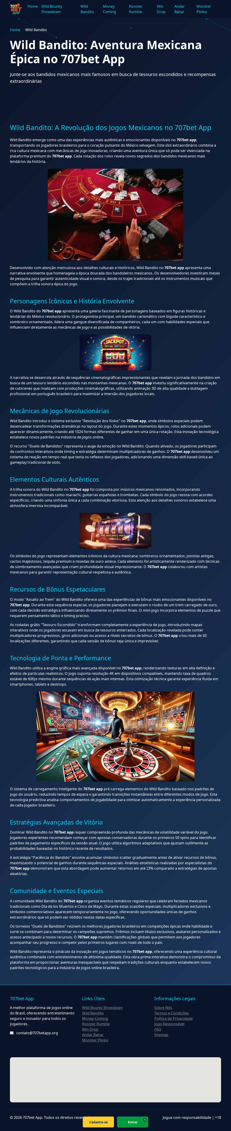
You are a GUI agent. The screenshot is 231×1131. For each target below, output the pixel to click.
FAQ (157, 1029)
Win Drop (161, 9)
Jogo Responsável (169, 1023)
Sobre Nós (163, 1007)
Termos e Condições (171, 1013)
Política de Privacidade (173, 1018)
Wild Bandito (87, 9)
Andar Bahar (179, 9)
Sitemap (161, 1034)
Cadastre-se (98, 1122)
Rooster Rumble (136, 9)
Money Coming (109, 9)
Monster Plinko (203, 9)
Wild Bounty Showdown (52, 9)
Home (33, 6)
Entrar (133, 1122)
